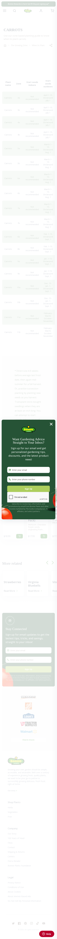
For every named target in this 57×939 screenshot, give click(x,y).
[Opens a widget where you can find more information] (46, 934)
